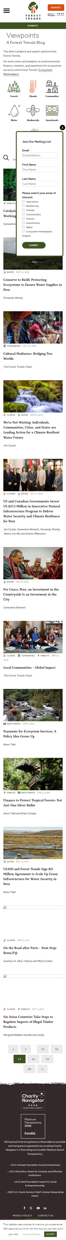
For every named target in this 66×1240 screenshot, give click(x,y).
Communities (33, 214)
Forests (30, 218)
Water (29, 227)
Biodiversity (32, 205)
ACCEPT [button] (50, 1234)
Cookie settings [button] (31, 1234)
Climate (30, 210)
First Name (29, 164)
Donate (33, 25)
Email (25, 150)
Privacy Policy (22, 1215)
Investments (33, 223)
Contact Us (46, 1215)
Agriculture (32, 201)
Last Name (29, 178)
